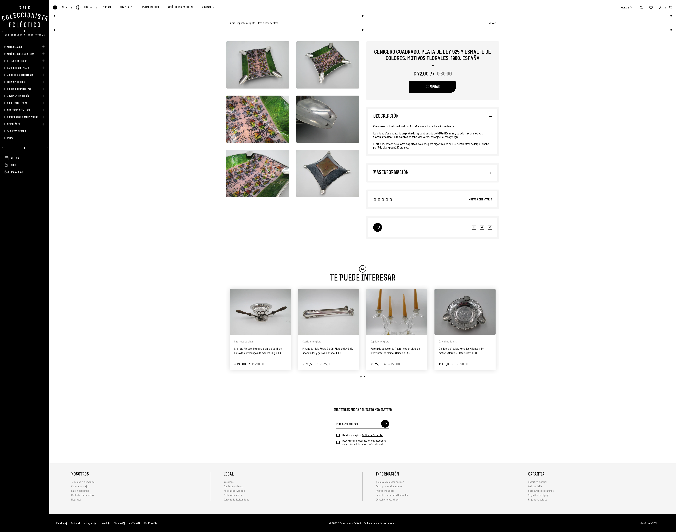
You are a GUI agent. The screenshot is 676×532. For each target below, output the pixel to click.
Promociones (150, 7)
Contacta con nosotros (82, 495)
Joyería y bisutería (18, 96)
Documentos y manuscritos (22, 117)
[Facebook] (482, 227)
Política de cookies (233, 495)
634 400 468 (17, 172)
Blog (13, 165)
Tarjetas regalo (16, 131)
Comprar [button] (433, 87)
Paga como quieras (537, 499)
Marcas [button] (206, 7)
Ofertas (106, 7)
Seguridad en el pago (538, 495)
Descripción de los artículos (390, 486)
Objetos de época (17, 103)
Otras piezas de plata (267, 23)
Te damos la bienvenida (83, 481)
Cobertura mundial (537, 481)
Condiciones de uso (233, 486)
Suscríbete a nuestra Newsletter (392, 495)
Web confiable (535, 486)
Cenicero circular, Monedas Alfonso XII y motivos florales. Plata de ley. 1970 (461, 351)
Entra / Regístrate (80, 490)
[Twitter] (490, 227)
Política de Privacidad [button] (372, 435)
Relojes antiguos (17, 60)
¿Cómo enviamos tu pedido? (390, 481)
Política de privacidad (234, 490)
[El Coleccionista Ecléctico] (25, 21)
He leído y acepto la (362, 435)
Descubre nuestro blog (387, 499)
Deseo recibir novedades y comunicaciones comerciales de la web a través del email (364, 442)
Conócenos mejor (80, 486)
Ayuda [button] (10, 138)
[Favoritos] (651, 7)
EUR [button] (83, 7)
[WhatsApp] (474, 227)
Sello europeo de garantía (541, 490)
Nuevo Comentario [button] (480, 199)
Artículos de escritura (20, 53)
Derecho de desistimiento (236, 499)
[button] (630, 7)
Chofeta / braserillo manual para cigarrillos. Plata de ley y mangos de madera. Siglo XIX (258, 351)
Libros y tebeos (16, 82)
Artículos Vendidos (180, 7)
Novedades (126, 7)
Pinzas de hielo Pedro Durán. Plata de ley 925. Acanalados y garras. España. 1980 (327, 351)
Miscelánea (13, 124)
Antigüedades (15, 46)
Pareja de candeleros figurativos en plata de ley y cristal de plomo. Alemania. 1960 (395, 351)
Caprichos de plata (18, 68)
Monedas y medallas (18, 110)
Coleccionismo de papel (20, 89)
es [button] (62, 7)
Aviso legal (229, 481)
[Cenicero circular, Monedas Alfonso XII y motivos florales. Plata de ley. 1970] (465, 312)
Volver (492, 23)
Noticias (15, 158)
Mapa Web (76, 499)
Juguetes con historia (20, 75)
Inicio (232, 23)
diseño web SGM (648, 523)
